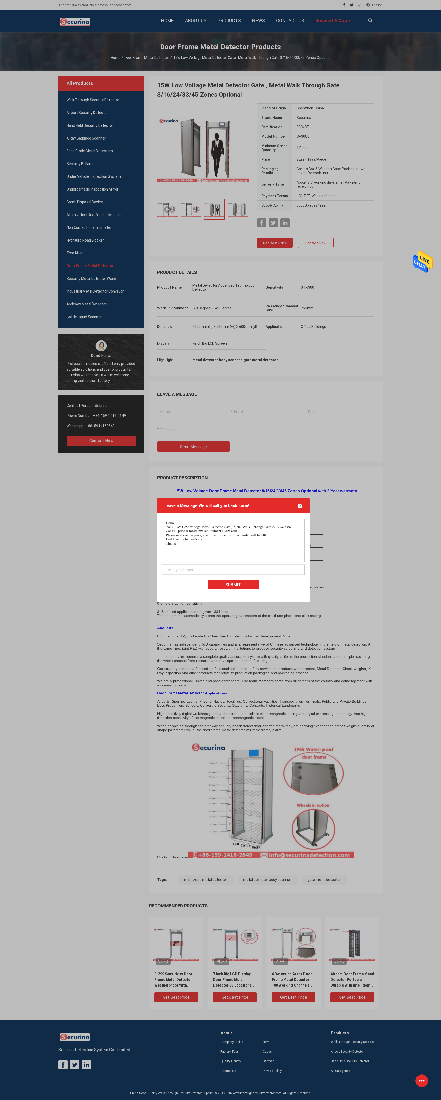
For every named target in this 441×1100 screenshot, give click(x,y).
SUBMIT (233, 584)
